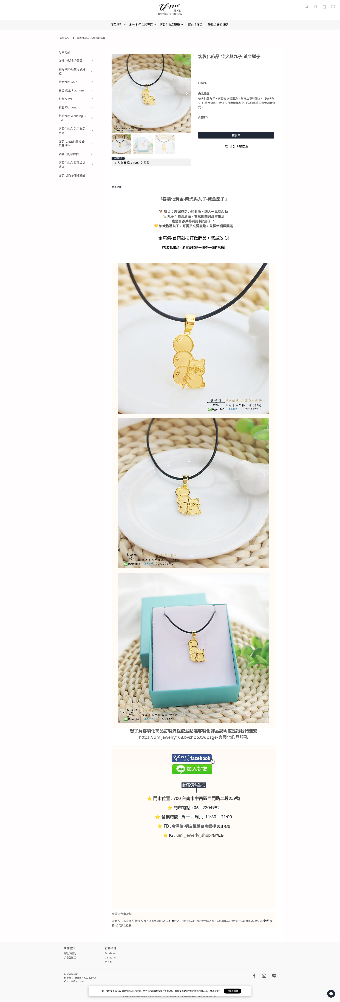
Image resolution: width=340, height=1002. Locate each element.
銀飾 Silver (65, 99)
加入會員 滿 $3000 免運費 (131, 163)
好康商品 (64, 52)
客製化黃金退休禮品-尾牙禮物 (72, 143)
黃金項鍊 (221, 921)
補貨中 (236, 135)
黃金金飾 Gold (68, 82)
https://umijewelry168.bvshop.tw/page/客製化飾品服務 (193, 737)
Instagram (111, 957)
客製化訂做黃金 (157, 921)
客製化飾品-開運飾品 (72, 175)
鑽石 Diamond (68, 107)
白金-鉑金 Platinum (71, 90)
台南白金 (174, 921)
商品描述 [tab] (116, 186)
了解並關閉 (232, 990)
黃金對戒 (233, 921)
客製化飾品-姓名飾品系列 (72, 131)
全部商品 (64, 38)
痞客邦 (108, 961)
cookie (118, 990)
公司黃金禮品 (123, 925)
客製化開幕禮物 (69, 154)
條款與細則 (70, 953)
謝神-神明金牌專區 (70, 61)
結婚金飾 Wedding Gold (72, 118)
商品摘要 (203, 94)
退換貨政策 (70, 957)
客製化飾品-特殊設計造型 (91, 38)
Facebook (110, 953)
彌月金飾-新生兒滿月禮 (72, 71)
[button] (187, 93)
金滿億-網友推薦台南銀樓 (194, 826)
